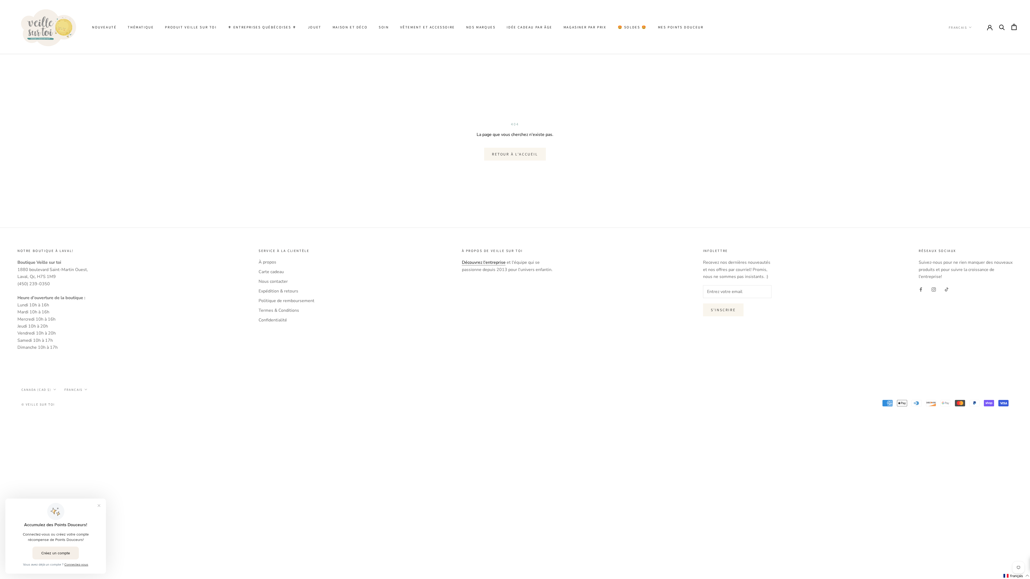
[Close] (642, 224)
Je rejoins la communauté (448, 338)
